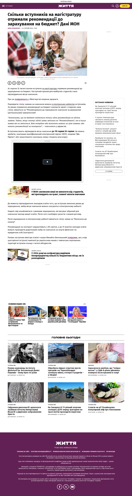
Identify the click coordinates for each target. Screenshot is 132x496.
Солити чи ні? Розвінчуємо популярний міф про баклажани (106, 153)
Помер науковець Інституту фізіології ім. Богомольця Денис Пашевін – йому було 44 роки (24, 370)
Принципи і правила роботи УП (93, 451)
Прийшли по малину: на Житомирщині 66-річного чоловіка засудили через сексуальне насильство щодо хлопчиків (107, 142)
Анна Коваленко (14, 28)
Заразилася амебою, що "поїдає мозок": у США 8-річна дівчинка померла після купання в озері (104, 370)
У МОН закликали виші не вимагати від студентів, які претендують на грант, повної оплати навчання (58, 193)
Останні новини (104, 102)
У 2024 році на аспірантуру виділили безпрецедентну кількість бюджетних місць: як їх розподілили (57, 255)
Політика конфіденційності (41, 451)
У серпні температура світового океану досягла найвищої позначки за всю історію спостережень (106, 120)
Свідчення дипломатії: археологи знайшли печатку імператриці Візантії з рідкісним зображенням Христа (108, 164)
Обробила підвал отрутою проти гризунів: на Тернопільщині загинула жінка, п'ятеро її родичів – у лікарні (66, 371)
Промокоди (110, 451)
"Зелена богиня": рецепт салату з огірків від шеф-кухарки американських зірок (108, 131)
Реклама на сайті (23, 451)
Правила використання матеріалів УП (66, 451)
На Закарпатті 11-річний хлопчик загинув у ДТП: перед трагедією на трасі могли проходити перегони (108, 109)
